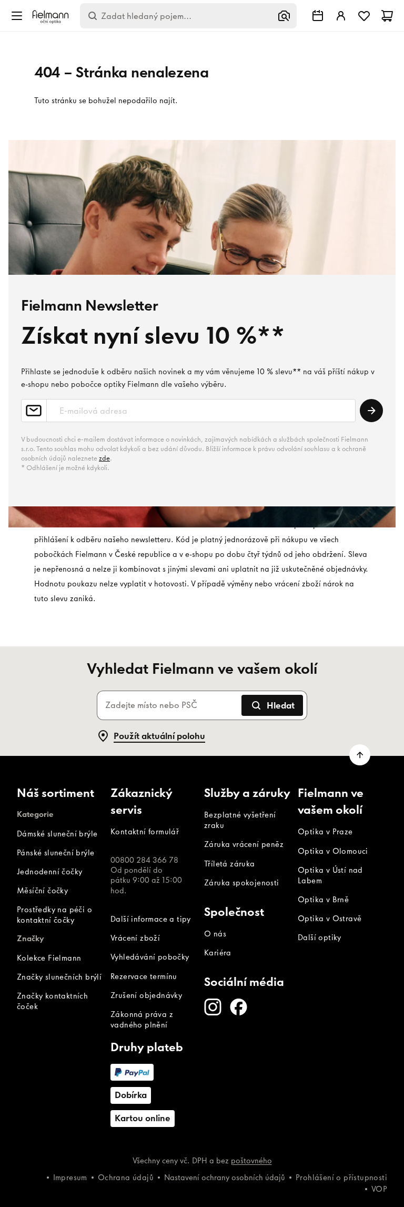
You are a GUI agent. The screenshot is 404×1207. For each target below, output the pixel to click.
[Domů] (50, 16)
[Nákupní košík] (387, 15)
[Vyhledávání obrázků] (284, 15)
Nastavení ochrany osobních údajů (224, 1177)
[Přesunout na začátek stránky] (359, 754)
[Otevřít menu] (16, 15)
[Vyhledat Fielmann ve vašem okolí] (317, 15)
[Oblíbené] (364, 15)
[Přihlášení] (340, 15)
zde (104, 458)
